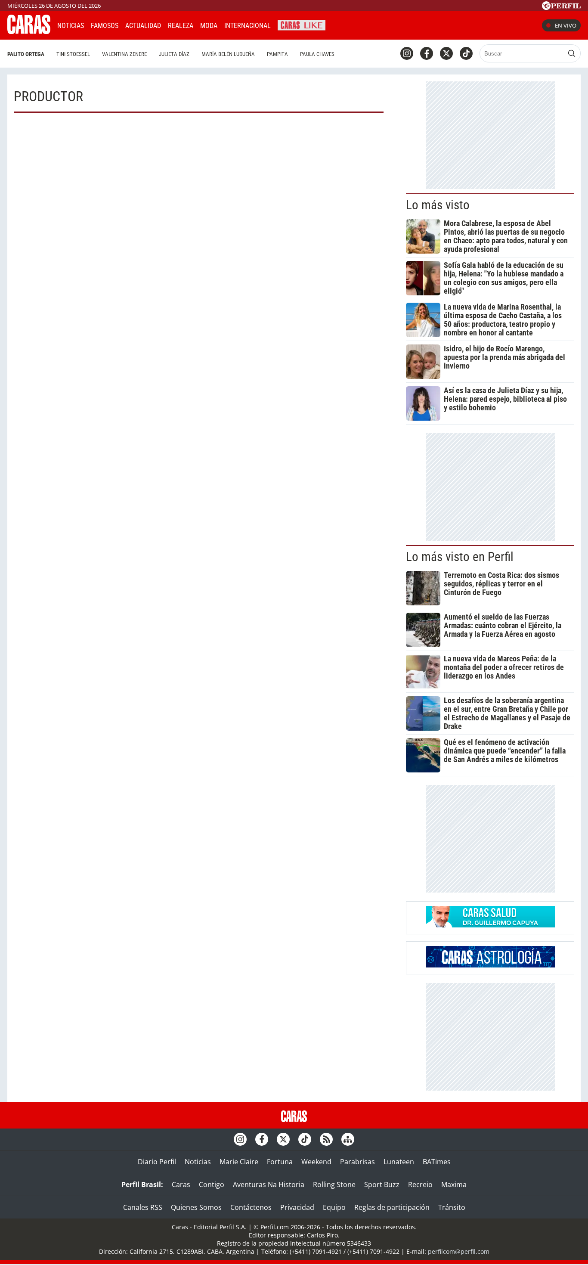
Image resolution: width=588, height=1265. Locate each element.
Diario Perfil (157, 1161)
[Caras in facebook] (426, 53)
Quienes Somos (196, 1207)
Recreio (420, 1184)
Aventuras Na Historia (268, 1184)
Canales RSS (142, 1207)
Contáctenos (251, 1207)
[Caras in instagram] (406, 53)
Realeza (180, 26)
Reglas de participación (392, 1207)
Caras (181, 1184)
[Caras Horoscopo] (490, 965)
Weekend (316, 1161)
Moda (208, 26)
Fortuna (280, 1161)
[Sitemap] (347, 1139)
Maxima (454, 1184)
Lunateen (399, 1161)
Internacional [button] (247, 26)
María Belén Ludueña (228, 54)
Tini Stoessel (73, 54)
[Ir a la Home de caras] (28, 31)
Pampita (277, 54)
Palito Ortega (25, 54)
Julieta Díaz (174, 54)
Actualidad (143, 26)
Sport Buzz (381, 1184)
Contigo (211, 1184)
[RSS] (326, 1139)
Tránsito (451, 1207)
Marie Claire (239, 1161)
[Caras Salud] (490, 925)
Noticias (70, 26)
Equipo (334, 1207)
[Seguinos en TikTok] (466, 53)
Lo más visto (438, 205)
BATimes (437, 1161)
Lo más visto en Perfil (460, 556)
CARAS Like (301, 24)
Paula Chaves (317, 54)
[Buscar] (571, 53)
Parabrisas (357, 1161)
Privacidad (297, 1207)
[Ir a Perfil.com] (561, 7)
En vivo (565, 25)
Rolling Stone (334, 1184)
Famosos (104, 26)
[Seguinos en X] (446, 53)
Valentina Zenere (124, 54)
